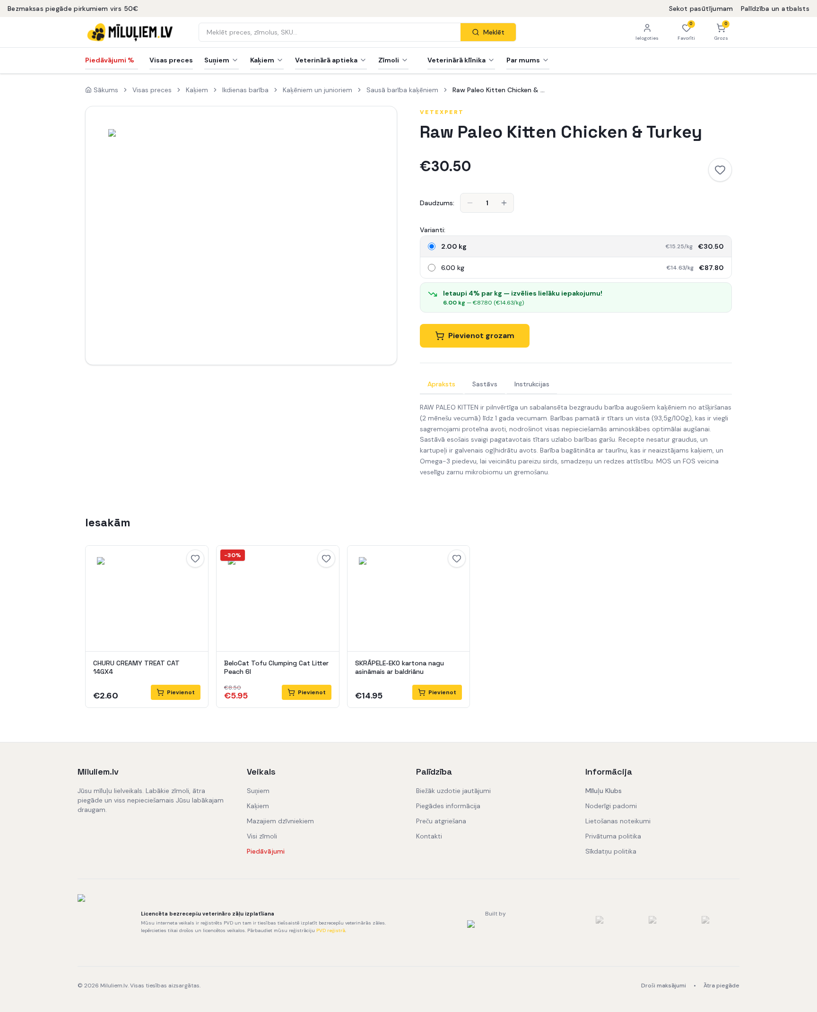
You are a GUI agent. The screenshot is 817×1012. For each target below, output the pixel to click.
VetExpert (442, 112)
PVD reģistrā (330, 930)
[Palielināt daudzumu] (504, 202)
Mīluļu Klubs (603, 790)
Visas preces (171, 60)
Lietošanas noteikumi (618, 821)
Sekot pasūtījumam (701, 8)
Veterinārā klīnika (456, 60)
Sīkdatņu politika (610, 851)
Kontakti (429, 836)
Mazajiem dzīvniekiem (280, 821)
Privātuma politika (613, 836)
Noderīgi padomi (611, 806)
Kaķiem (262, 60)
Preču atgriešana (441, 821)
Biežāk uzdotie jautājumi (453, 790)
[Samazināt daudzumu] (470, 202)
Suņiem (216, 60)
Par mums (523, 60)
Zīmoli (388, 60)
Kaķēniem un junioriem (317, 90)
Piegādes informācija (448, 806)
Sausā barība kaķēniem (402, 90)
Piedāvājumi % (109, 60)
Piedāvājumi (266, 851)
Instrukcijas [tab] (531, 384)
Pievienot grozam (481, 335)
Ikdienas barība (245, 90)
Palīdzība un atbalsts (775, 8)
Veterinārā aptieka (326, 60)
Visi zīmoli (262, 836)
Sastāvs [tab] (484, 384)
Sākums (106, 90)
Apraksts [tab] (441, 384)
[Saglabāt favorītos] (720, 170)
